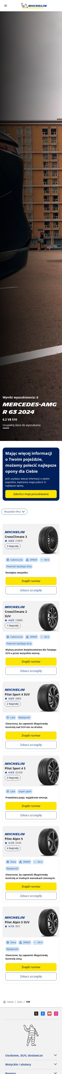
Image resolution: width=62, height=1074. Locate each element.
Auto (19, 1001)
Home (10, 1001)
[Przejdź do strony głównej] (34, 6)
